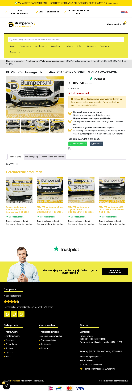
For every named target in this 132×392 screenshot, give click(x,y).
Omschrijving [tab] (31, 157)
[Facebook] (7, 314)
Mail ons (98, 143)
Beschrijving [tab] (16, 157)
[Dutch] (123, 12)
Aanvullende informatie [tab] (53, 157)
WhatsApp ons (79, 143)
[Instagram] (14, 314)
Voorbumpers (32, 61)
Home (9, 61)
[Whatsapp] (21, 314)
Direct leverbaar (16, 217)
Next (60, 126)
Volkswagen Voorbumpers (52, 61)
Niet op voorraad (79, 93)
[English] (126, 12)
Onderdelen (19, 61)
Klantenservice (114, 24)
